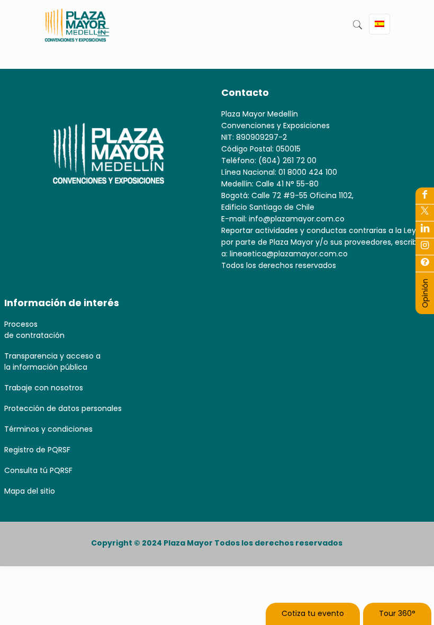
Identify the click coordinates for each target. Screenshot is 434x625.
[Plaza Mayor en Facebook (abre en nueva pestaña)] (424, 195)
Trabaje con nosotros (43, 387)
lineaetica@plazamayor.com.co (289, 253)
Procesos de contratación (34, 330)
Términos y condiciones (48, 429)
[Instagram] (425, 263)
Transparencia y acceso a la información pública (52, 361)
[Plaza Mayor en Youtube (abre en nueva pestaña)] (424, 229)
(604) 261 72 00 (287, 160)
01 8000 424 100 (307, 172)
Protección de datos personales (63, 408)
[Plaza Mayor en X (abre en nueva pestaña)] (425, 212)
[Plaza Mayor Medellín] (75, 33)
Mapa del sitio (29, 491)
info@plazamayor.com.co (297, 218)
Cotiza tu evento (313, 613)
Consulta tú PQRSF (38, 470)
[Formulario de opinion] (425, 305)
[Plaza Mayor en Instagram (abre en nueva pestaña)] (424, 246)
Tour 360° (397, 613)
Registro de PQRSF (37, 449)
